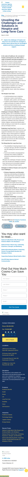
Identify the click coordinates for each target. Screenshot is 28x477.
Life (3, 396)
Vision (3, 404)
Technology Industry (7, 417)
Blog (2, 15)
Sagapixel (21, 470)
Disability (4, 401)
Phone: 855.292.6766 (7, 326)
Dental (4, 394)
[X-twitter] (3, 335)
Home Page (21, 226)
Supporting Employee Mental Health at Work (13, 256)
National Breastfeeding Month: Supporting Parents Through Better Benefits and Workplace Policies (12, 251)
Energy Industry (6, 422)
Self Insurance (6, 406)
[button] (23, 7)
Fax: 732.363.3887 (7, 329)
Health (4, 391)
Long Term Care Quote (7, 226)
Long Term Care (6, 399)
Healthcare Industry (7, 414)
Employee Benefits (7, 389)
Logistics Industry (6, 419)
